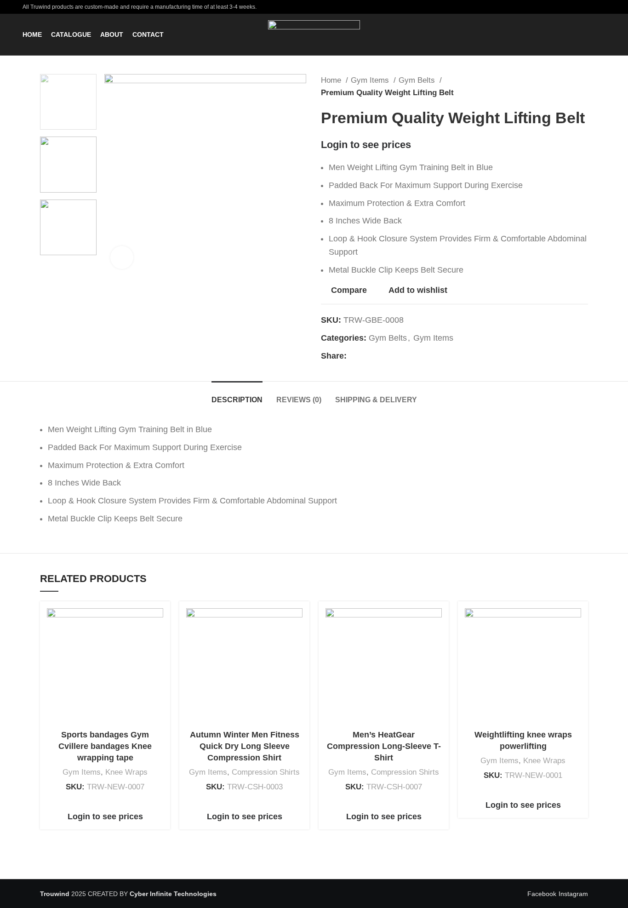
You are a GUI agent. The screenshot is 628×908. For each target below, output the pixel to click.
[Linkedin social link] (386, 356)
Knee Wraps (126, 772)
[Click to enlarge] (121, 257)
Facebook (541, 893)
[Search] (602, 34)
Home (332, 80)
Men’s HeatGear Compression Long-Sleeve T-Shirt (384, 746)
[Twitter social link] (365, 356)
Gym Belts (418, 80)
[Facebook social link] (354, 356)
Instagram (573, 893)
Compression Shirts (266, 772)
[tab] (237, 395)
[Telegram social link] (396, 356)
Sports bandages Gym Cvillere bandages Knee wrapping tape (105, 746)
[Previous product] (565, 86)
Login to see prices (366, 144)
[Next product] (583, 86)
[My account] (587, 34)
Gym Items (371, 80)
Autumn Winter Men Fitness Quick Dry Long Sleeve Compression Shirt (244, 746)
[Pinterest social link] (375, 356)
